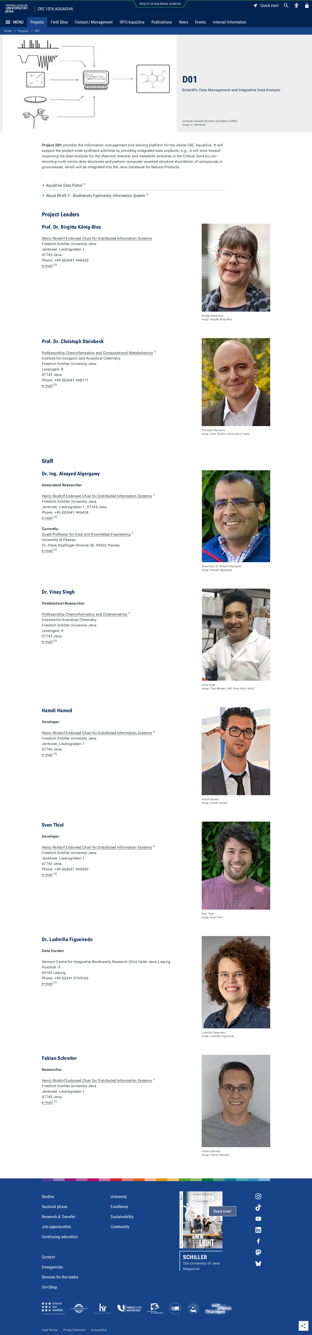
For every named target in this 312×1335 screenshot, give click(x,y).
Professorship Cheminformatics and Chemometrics (86, 614)
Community (120, 1226)
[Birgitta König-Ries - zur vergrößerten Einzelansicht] (236, 268)
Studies (48, 1196)
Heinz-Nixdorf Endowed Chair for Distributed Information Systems (97, 238)
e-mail (47, 266)
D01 (37, 31)
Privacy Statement (74, 1330)
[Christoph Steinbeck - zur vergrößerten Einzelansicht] (236, 382)
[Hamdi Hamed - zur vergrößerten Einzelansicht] (236, 751)
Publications (161, 22)
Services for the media (60, 1277)
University (119, 1196)
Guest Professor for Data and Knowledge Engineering (88, 534)
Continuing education (60, 1236)
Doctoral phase (54, 1206)
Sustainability (122, 1216)
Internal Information (229, 22)
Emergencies (52, 1267)
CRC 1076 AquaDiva (55, 9)
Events (200, 22)
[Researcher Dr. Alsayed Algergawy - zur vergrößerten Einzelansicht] (236, 516)
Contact (48, 1257)
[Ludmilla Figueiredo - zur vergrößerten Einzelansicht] (236, 982)
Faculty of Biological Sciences (160, 3)
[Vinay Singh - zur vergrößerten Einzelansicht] (236, 635)
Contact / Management (94, 22)
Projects (37, 22)
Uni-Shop (49, 1287)
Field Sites (59, 22)
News (183, 22)
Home (7, 31)
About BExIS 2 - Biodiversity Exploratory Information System (97, 195)
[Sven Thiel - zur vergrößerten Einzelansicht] (236, 866)
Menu (18, 22)
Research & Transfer (58, 1216)
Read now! (222, 1211)
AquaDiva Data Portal (66, 185)
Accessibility (99, 1330)
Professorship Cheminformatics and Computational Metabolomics (99, 353)
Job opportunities (56, 1226)
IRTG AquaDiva (132, 22)
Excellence (119, 1206)
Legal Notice (50, 1330)
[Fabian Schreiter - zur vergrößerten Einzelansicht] (236, 1101)
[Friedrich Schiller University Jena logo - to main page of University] (16, 9)
